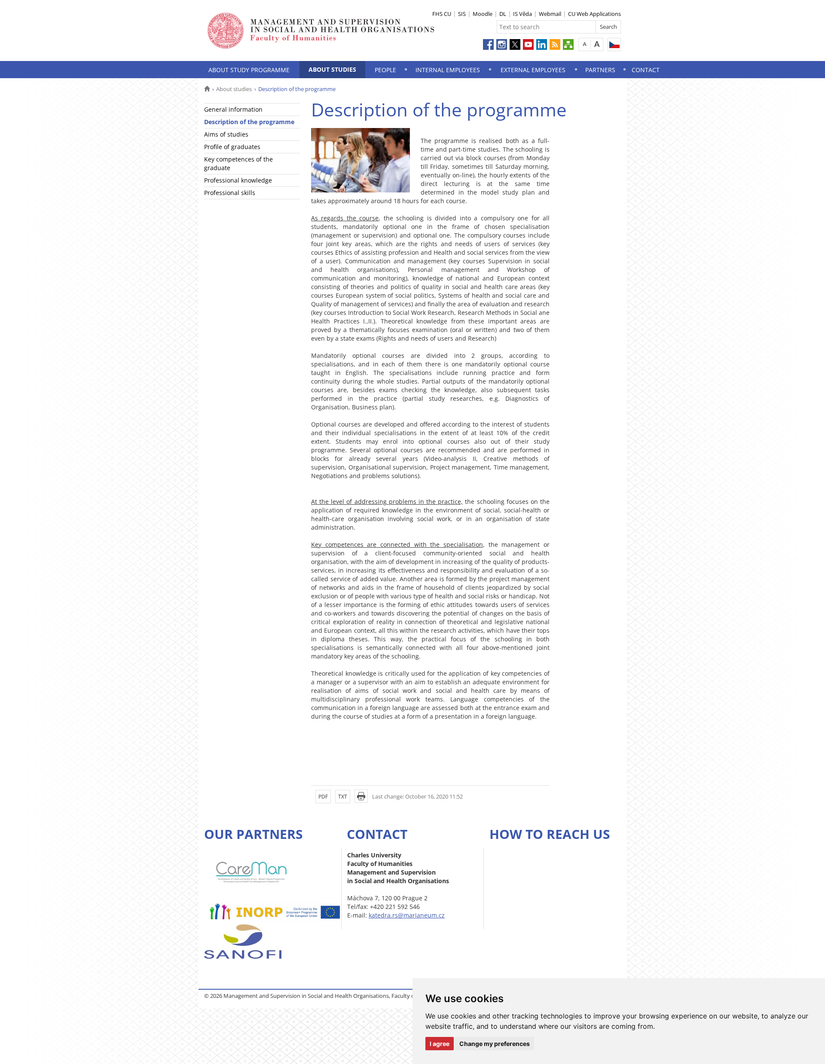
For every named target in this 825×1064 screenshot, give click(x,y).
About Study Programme (249, 70)
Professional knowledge (238, 180)
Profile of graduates (232, 147)
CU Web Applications (594, 14)
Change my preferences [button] (494, 1043)
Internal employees (448, 70)
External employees (533, 70)
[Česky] (614, 44)
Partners (600, 70)
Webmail (550, 14)
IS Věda (522, 14)
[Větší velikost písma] (597, 44)
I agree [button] (439, 1043)
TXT (342, 796)
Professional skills (229, 193)
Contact (646, 70)
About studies (332, 69)
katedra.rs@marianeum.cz (407, 915)
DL (502, 14)
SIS (462, 14)
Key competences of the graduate (238, 163)
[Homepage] (207, 89)
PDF (323, 796)
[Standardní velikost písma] (584, 44)
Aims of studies (226, 134)
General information (233, 109)
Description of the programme (249, 122)
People (385, 70)
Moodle (482, 14)
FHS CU (441, 14)
